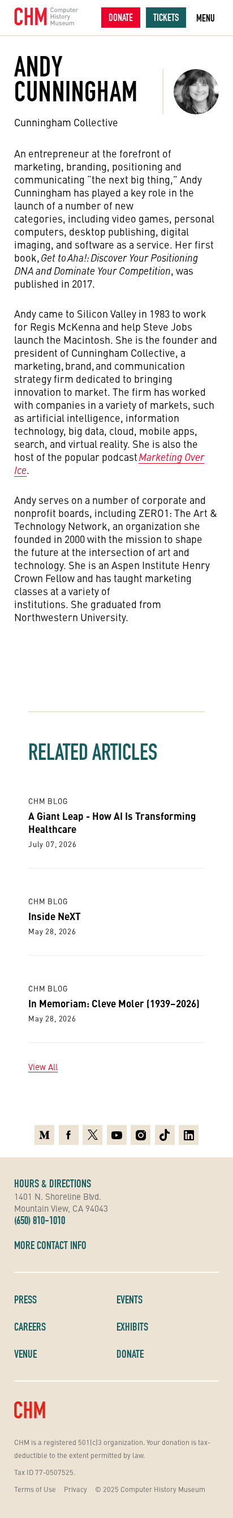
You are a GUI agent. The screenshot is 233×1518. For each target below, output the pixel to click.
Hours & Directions (52, 1183)
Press (25, 1299)
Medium (44, 1132)
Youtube (117, 1132)
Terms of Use (35, 1489)
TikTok (165, 1132)
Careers (30, 1326)
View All (43, 1066)
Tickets (166, 17)
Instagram (140, 1132)
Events (129, 1299)
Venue (25, 1354)
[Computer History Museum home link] (46, 16)
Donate (121, 17)
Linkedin (189, 1132)
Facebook (69, 1132)
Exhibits (132, 1326)
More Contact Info (50, 1245)
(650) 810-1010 (39, 1220)
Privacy (75, 1489)
